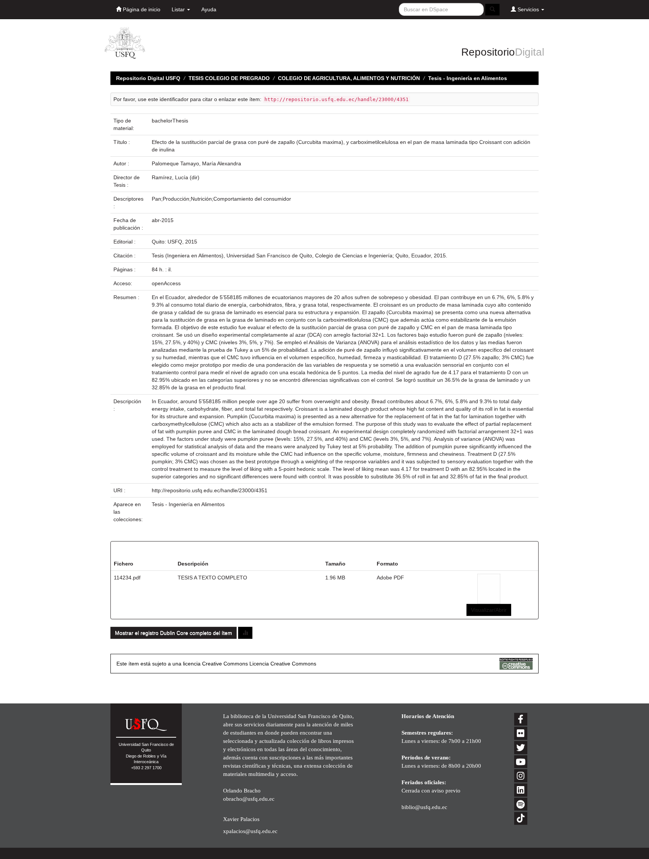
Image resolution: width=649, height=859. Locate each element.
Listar (179, 9)
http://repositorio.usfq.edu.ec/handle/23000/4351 (209, 490)
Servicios (528, 9)
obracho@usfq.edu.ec (249, 798)
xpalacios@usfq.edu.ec (250, 831)
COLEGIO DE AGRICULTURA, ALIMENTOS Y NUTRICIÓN (349, 78)
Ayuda (208, 9)
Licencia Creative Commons (282, 664)
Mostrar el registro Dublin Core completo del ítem (173, 633)
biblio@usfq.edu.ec (424, 807)
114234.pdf (127, 578)
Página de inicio (140, 9)
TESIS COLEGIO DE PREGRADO (229, 78)
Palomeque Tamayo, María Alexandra (196, 163)
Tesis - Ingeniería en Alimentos (467, 78)
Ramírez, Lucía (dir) (175, 177)
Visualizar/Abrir (489, 610)
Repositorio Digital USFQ (148, 78)
